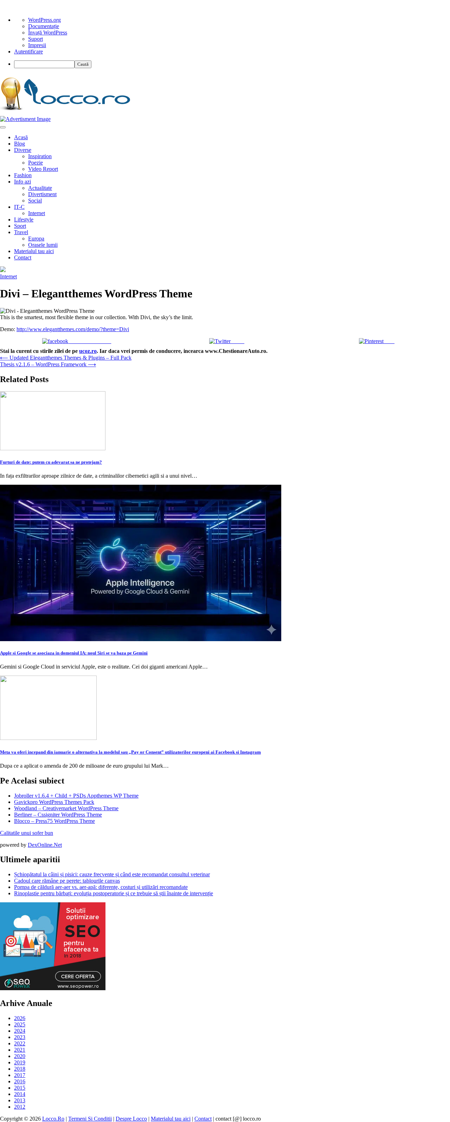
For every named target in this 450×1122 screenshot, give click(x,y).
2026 (19, 1018)
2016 (19, 1081)
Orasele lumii (43, 245)
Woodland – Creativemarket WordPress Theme (66, 808)
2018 (19, 1069)
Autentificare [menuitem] (28, 51)
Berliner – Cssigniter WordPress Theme (58, 815)
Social (35, 201)
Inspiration (40, 156)
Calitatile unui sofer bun (26, 833)
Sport (20, 226)
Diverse (22, 150)
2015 (19, 1088)
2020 (19, 1056)
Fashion (23, 175)
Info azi (22, 182)
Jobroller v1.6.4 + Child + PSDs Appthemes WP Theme (76, 796)
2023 (19, 1037)
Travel (21, 232)
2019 (19, 1062)
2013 (19, 1100)
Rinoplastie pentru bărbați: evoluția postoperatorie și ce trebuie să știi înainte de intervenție (113, 893)
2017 (19, 1075)
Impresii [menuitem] (37, 45)
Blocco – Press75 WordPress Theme (54, 821)
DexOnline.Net (45, 845)
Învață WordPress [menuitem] (47, 33)
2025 (19, 1024)
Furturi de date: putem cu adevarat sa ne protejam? (51, 462)
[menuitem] (232, 64)
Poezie (35, 163)
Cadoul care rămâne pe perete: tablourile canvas (67, 881)
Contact (22, 257)
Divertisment (42, 194)
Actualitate (40, 188)
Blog (19, 144)
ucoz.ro (88, 351)
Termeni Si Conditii (90, 1119)
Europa (36, 238)
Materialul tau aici (34, 251)
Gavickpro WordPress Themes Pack (54, 802)
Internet (36, 213)
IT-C (19, 207)
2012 (19, 1107)
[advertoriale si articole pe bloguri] (52, 988)
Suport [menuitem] (35, 39)
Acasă (21, 137)
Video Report (43, 169)
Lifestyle (23, 220)
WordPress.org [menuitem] (44, 20)
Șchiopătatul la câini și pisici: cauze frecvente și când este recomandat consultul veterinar (112, 874)
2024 (19, 1031)
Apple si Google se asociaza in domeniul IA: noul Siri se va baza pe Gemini (74, 653)
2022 (19, 1043)
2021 (19, 1050)
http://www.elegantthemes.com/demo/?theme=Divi (73, 329)
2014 (19, 1094)
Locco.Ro (53, 1119)
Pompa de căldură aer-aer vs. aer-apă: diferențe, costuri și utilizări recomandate (101, 887)
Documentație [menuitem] (43, 26)
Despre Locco (131, 1119)
